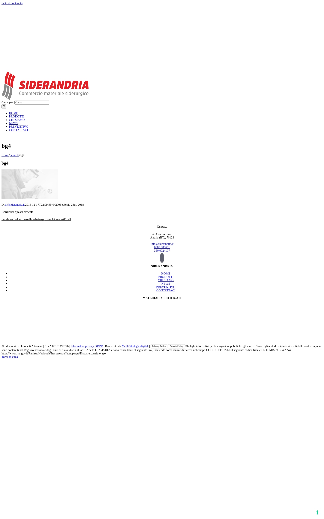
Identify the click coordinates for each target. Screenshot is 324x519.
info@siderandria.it (162, 243)
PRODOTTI (165, 276)
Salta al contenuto (12, 3)
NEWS (165, 283)
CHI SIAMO (166, 280)
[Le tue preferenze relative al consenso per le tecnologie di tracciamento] (317, 512)
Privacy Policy (159, 346)
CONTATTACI (165, 290)
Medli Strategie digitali (135, 346)
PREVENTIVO (166, 287)
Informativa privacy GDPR (87, 346)
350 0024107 (162, 250)
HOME (165, 273)
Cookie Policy (176, 346)
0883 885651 (162, 247)
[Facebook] (162, 258)
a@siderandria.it (15, 204)
